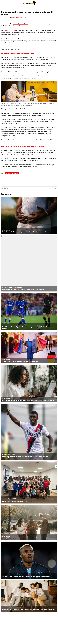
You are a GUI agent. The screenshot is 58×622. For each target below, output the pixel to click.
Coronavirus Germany (12, 173)
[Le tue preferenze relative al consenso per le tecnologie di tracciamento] (56, 466)
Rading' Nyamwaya (16, 17)
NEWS (25, 17)
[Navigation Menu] (55, 4)
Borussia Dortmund (10, 30)
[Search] (55, 188)
